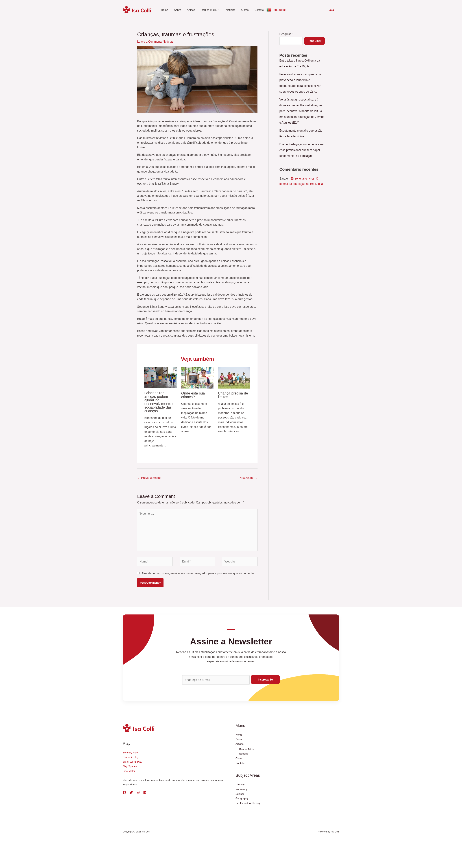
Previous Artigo (149, 477)
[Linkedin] (145, 792)
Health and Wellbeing (248, 803)
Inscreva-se (265, 679)
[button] (331, 10)
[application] (218, 10)
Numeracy (241, 789)
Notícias (231, 9)
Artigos (191, 9)
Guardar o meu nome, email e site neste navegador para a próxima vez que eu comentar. (198, 573)
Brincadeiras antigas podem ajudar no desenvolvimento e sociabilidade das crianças (159, 402)
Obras (245, 9)
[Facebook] (124, 792)
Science (240, 793)
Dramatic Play (131, 757)
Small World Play (132, 761)
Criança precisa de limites (233, 395)
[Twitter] (131, 792)
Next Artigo (248, 477)
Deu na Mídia (209, 9)
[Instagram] (138, 792)
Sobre (177, 9)
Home (164, 9)
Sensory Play (130, 752)
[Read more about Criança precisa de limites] (234, 377)
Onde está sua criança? (193, 395)
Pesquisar (285, 34)
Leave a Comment (149, 41)
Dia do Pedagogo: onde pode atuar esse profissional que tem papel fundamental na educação (301, 150)
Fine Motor (129, 770)
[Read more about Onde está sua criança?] (197, 377)
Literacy (240, 784)
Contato (259, 9)
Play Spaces (130, 766)
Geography (242, 798)
